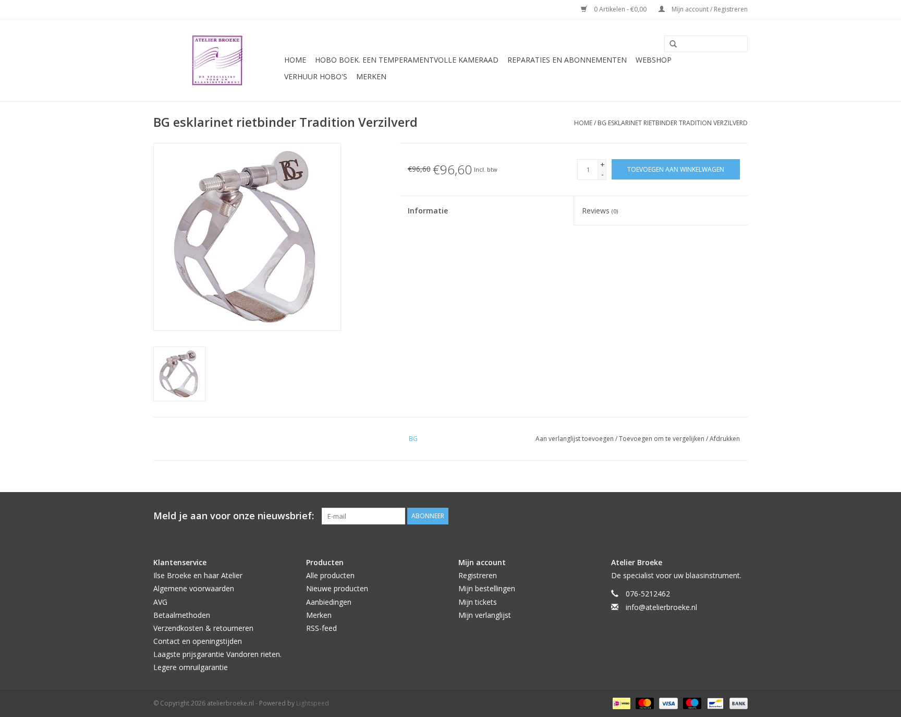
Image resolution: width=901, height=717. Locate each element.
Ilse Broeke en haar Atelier (197, 575)
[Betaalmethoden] (620, 702)
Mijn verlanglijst (484, 615)
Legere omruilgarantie (190, 667)
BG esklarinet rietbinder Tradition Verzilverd (673, 122)
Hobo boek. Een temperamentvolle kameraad (406, 60)
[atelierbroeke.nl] (217, 60)
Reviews (600, 211)
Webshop (654, 60)
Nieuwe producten (337, 588)
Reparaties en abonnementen (567, 60)
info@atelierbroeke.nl (661, 607)
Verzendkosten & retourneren (203, 628)
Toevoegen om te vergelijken (662, 438)
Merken (371, 76)
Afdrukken (725, 438)
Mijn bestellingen (486, 588)
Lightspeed (312, 703)
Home (295, 60)
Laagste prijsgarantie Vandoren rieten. (217, 654)
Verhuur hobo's (315, 76)
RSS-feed (321, 628)
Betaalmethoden (181, 615)
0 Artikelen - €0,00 (620, 9)
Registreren (477, 575)
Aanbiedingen (328, 602)
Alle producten (330, 575)
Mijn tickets (477, 602)
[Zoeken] (669, 44)
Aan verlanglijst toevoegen (575, 438)
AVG (160, 602)
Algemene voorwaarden (193, 588)
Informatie (428, 211)
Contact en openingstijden (197, 641)
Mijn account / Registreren (709, 9)
